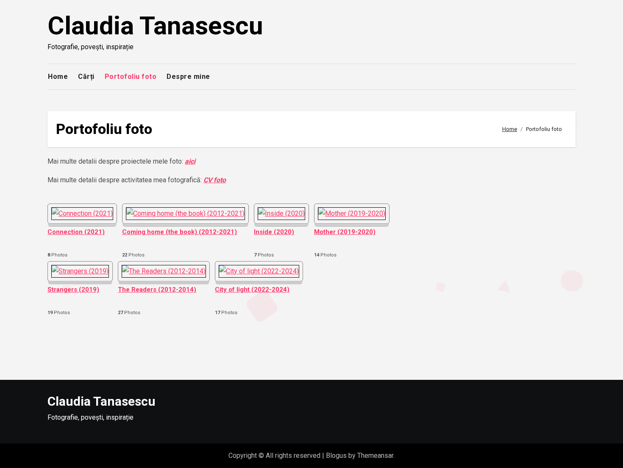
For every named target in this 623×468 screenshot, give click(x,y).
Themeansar (375, 455)
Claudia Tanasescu (155, 26)
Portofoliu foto (131, 76)
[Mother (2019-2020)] (352, 213)
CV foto (214, 180)
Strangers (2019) (73, 289)
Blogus (336, 455)
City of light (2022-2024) (252, 289)
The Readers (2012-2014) (157, 289)
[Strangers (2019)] (80, 271)
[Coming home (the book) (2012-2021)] (185, 213)
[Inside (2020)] (281, 213)
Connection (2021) (76, 232)
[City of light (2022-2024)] (259, 271)
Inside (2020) (274, 232)
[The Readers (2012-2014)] (164, 271)
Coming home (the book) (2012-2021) (179, 232)
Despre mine (188, 76)
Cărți (86, 76)
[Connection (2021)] (82, 213)
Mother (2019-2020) (344, 232)
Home (58, 76)
